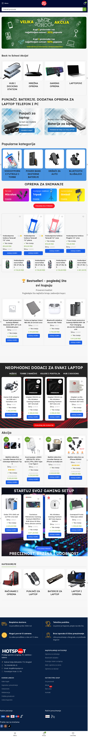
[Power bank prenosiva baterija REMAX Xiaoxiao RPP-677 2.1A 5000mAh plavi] (12, 308)
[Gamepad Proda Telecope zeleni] (76, 504)
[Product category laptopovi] (54, 74)
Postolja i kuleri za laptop (54, 661)
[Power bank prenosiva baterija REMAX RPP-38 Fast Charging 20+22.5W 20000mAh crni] (75, 308)
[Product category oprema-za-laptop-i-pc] (76, 583)
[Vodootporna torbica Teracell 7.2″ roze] (54, 224)
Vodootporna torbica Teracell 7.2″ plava (30, 238)
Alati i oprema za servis (53, 665)
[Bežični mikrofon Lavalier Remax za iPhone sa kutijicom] (33, 445)
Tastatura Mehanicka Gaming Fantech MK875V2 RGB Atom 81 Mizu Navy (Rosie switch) (33, 519)
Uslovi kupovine (7, 700)
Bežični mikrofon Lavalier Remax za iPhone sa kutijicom (33, 459)
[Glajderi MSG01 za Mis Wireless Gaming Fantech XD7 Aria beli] (33, 387)
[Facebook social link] (1, 726)
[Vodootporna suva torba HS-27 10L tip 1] (7, 264)
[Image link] (16, 716)
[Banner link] (44, 33)
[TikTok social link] (9, 726)
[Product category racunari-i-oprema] (11, 583)
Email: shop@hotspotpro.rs (13, 668)
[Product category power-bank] (12, 165)
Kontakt (48, 693)
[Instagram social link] (5, 726)
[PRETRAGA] (84, 9)
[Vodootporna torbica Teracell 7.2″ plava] (33, 224)
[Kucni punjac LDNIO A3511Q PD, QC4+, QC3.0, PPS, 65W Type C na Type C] (12, 445)
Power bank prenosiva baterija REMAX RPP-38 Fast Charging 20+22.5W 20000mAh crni (75, 324)
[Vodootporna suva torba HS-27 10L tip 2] (28, 264)
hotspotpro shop (52, 678)
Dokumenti (5, 689)
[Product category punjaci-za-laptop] (33, 583)
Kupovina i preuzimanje (10, 685)
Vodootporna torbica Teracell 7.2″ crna (9, 238)
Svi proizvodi (49, 681)
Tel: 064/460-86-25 (10, 665)
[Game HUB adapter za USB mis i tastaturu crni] (11, 387)
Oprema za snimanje (52, 654)
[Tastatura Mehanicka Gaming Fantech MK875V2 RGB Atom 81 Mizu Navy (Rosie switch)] (33, 504)
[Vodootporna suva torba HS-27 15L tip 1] (71, 264)
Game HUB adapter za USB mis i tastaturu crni (11, 399)
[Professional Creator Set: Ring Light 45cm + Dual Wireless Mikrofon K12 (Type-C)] (75, 445)
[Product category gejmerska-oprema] (33, 75)
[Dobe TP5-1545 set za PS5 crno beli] (11, 504)
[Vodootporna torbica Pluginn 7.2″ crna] (75, 224)
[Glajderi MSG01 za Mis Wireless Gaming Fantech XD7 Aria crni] (55, 387)
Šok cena (48, 688)
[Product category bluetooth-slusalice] (54, 163)
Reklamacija (6, 693)
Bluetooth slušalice (51, 658)
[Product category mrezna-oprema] (12, 75)
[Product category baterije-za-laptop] (55, 583)
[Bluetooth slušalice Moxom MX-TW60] (54, 308)
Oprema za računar (51, 669)
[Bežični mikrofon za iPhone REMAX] (54, 445)
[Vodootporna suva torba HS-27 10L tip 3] (50, 264)
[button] (12, 253)
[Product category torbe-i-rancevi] (75, 75)
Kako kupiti (5, 681)
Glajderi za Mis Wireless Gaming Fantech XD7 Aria (76, 399)
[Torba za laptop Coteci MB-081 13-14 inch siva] (33, 308)
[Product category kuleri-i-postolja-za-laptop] (75, 165)
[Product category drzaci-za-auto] (33, 163)
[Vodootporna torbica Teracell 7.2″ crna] (12, 224)
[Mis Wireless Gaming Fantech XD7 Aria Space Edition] (55, 504)
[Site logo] (44, 3)
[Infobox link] (22, 624)
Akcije (47, 685)
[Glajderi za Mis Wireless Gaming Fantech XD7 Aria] (76, 387)
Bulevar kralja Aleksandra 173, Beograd (18, 662)
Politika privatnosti (8, 696)
